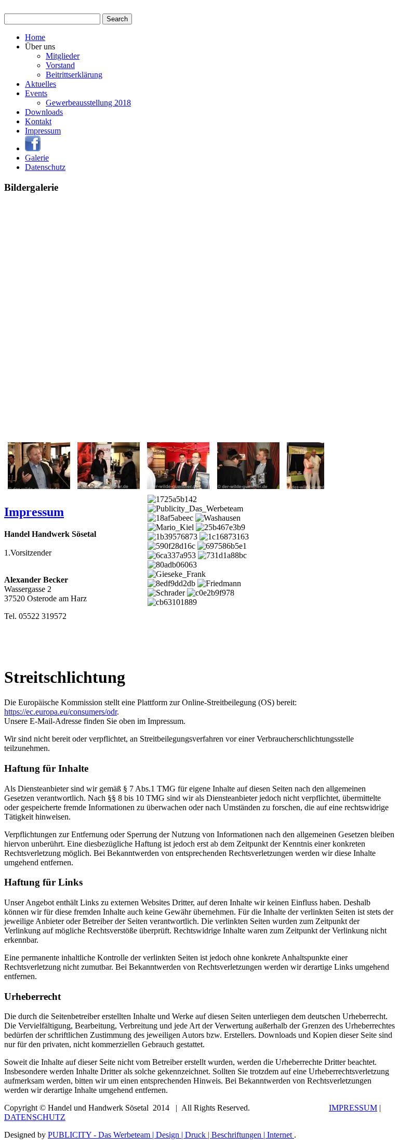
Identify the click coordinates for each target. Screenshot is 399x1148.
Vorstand (60, 65)
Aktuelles (40, 84)
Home (35, 37)
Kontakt (38, 121)
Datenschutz (45, 167)
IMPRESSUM (353, 1107)
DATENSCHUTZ (34, 1117)
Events (36, 93)
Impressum (43, 130)
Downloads (44, 112)
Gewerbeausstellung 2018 (88, 102)
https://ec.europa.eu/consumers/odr (60, 711)
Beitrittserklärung (74, 74)
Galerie (37, 157)
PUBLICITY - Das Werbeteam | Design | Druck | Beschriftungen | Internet (171, 1134)
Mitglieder (62, 55)
